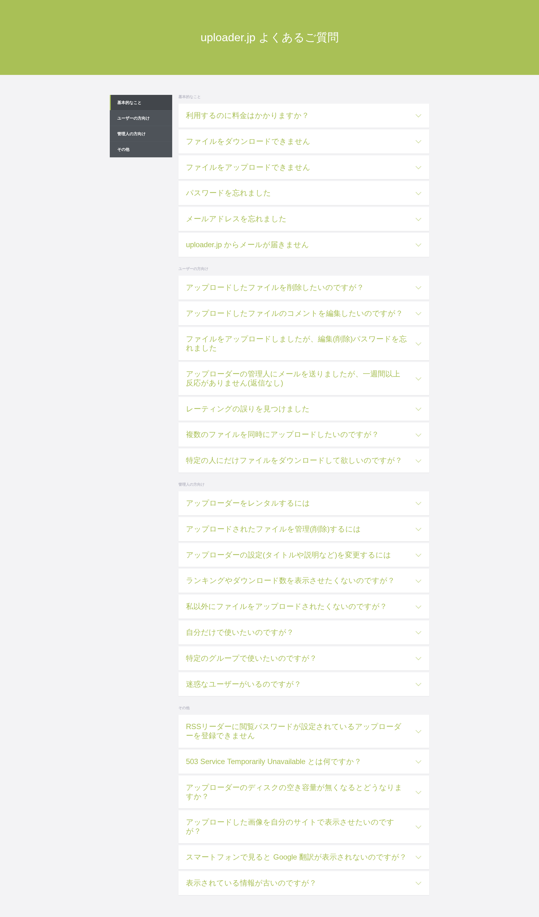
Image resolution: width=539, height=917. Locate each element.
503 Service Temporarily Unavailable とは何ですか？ (274, 761)
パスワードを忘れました (228, 193)
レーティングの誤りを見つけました (248, 409)
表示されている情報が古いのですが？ (251, 883)
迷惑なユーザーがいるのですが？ (243, 684)
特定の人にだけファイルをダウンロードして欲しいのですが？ (294, 460)
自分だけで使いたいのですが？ (240, 632)
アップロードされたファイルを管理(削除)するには (273, 529)
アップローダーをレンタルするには (248, 503)
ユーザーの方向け (133, 118)
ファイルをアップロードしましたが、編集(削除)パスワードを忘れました (296, 343)
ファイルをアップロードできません (248, 167)
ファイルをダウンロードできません (248, 141)
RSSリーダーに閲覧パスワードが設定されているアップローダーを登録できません (293, 731)
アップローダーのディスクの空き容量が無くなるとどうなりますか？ (294, 792)
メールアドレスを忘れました (236, 218)
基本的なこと (129, 102)
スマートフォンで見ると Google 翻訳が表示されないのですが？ (296, 857)
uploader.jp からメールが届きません (247, 244)
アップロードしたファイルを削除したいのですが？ (275, 287)
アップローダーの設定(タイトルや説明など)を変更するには (288, 555)
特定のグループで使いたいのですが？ (251, 658)
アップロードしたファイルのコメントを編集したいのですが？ (294, 313)
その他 (123, 149)
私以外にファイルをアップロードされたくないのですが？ (286, 606)
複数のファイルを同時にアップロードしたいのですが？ (282, 434)
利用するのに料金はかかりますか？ (247, 115)
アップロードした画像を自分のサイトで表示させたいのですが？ (290, 826)
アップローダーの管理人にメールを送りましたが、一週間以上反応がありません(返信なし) (293, 378)
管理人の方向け (131, 133)
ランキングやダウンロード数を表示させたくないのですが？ (290, 580)
